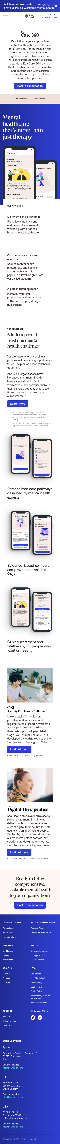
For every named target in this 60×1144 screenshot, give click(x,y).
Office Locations (9, 1021)
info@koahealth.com (13, 1068)
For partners (8, 933)
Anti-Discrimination (39, 978)
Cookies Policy (37, 987)
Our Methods (8, 951)
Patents (6, 955)
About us (7, 968)
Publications (8, 960)
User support (36, 974)
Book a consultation (30, 85)
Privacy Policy (36, 982)
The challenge (38, 99)
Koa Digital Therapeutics (41, 933)
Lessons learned (37, 960)
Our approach (21, 99)
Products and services (43, 923)
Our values (7, 974)
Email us (6, 1017)
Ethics (34, 945)
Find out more (19, 749)
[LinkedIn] (40, 1017)
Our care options (12, 923)
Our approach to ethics (40, 955)
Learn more (17, 403)
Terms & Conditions (39, 1003)
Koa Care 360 (37, 928)
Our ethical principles (39, 951)
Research (8, 945)
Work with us (8, 1025)
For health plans (9, 937)
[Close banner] (56, 6)
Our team (6, 982)
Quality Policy (36, 991)
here (12, 4)
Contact (7, 1011)
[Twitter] (33, 1017)
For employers (8, 928)
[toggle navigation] (5, 16)
